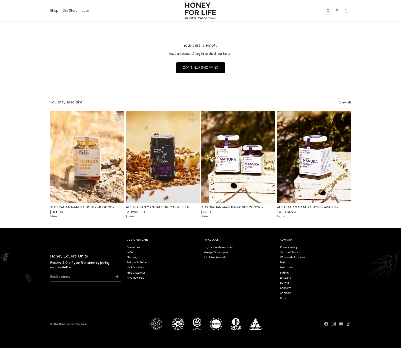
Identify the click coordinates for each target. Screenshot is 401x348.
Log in (199, 54)
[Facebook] (326, 323)
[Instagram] (333, 323)
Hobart (284, 298)
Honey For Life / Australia (73, 323)
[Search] (328, 10)
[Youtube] (341, 323)
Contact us (133, 247)
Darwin (284, 282)
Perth (283, 262)
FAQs (130, 252)
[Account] (337, 10)
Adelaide (285, 293)
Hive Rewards (135, 277)
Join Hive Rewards (214, 257)
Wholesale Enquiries (292, 257)
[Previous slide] (56, 157)
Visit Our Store (135, 267)
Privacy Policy (288, 247)
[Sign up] (117, 276)
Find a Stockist (136, 272)
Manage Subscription (216, 252)
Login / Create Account (218, 247)
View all (345, 102)
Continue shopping (200, 68)
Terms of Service (290, 252)
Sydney (284, 272)
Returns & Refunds (138, 262)
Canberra (285, 288)
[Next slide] (118, 157)
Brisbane (285, 277)
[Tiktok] (348, 323)
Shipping (132, 257)
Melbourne (286, 267)
